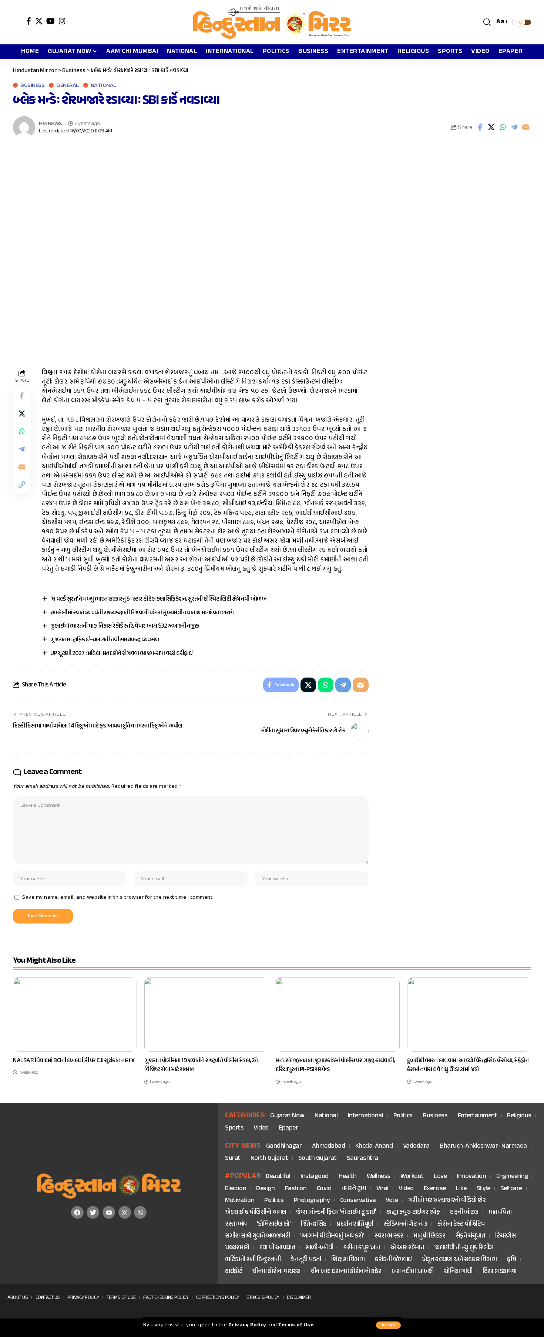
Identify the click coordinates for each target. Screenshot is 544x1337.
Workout (412, 1177)
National (103, 85)
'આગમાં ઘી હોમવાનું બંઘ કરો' (332, 1236)
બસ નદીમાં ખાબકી (413, 1272)
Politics (403, 1116)
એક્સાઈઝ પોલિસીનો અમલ (255, 1213)
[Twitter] (93, 1212)
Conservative (358, 1201)
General (67, 85)
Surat (233, 1159)
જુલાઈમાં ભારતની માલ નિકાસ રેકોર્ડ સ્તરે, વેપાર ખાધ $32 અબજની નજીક (124, 626)
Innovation (471, 1177)
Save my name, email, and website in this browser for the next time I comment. (118, 897)
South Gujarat (317, 1159)
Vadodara (416, 1146)
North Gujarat (269, 1159)
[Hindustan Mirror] (272, 22)
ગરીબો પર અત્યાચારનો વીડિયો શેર (447, 1201)
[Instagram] (62, 21)
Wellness (378, 1177)
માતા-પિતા (500, 1213)
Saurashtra (362, 1159)
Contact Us (48, 1297)
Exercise (435, 1189)
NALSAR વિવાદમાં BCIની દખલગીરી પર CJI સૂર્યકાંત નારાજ (73, 1061)
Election (235, 1189)
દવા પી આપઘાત (277, 1248)
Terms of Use (295, 1325)
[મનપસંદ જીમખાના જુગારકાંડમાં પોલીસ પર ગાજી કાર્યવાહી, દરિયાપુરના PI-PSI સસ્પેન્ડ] (338, 1015)
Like (461, 1189)
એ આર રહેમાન (407, 1248)
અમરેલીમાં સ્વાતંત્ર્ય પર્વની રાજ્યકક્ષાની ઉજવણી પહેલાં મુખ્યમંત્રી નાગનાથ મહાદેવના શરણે (142, 613)
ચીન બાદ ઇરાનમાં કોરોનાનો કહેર (346, 1272)
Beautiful (278, 1177)
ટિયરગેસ (505, 1236)
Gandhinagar (284, 1146)
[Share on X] (491, 127)
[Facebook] (28, 21)
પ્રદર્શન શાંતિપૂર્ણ (354, 1224)
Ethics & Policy (262, 1297)
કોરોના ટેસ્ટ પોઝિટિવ (461, 1224)
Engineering (512, 1177)
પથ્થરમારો (237, 1248)
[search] (487, 22)
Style (483, 1189)
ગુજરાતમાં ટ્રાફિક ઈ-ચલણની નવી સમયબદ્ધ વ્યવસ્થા (104, 640)
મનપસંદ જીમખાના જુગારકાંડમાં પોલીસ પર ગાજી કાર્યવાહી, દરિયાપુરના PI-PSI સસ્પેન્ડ (335, 1065)
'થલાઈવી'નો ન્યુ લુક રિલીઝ (464, 1248)
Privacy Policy (247, 1325)
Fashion (296, 1189)
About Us (17, 1297)
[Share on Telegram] (514, 127)
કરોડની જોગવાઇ (393, 1260)
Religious (519, 1116)
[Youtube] (109, 1212)
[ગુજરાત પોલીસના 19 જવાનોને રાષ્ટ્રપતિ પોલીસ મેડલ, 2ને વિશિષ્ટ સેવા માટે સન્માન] (206, 1015)
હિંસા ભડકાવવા (500, 1272)
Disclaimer (298, 1297)
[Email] (526, 127)
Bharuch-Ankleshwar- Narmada (483, 1146)
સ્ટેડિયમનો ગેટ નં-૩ (405, 1224)
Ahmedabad (328, 1146)
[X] (39, 21)
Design (265, 1189)
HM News (50, 123)
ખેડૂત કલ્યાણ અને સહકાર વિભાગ (459, 1260)
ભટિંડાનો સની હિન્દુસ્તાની (253, 1260)
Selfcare (511, 1189)
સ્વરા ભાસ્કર (389, 1236)
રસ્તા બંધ (236, 1224)
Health (347, 1177)
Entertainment (477, 1116)
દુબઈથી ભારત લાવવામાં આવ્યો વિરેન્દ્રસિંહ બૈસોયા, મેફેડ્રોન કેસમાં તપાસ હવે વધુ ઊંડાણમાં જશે (467, 1065)
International (365, 1116)
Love (440, 1177)
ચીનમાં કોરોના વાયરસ (276, 1272)
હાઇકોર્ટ (233, 1272)
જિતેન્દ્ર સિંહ (313, 1224)
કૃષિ (511, 1260)
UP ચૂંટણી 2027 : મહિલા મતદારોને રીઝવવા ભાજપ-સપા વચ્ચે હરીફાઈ (121, 653)
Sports (234, 1128)
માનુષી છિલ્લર (429, 1236)
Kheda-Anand (374, 1146)
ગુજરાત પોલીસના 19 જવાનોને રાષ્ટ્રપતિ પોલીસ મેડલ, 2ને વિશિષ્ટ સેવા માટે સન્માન (201, 1065)
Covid (324, 1189)
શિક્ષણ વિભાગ (348, 1260)
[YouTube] (50, 21)
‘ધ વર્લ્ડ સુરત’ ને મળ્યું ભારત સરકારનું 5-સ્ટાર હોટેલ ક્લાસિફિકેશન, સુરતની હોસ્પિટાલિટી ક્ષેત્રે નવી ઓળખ (158, 599)
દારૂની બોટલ (464, 1213)
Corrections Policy (217, 1297)
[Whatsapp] (140, 1212)
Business (32, 85)
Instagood (314, 1177)
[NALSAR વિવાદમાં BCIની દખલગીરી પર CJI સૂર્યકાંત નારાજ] (75, 1015)
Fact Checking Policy (165, 1297)
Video (261, 1128)
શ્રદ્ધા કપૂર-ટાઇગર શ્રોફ (413, 1213)
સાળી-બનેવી (319, 1248)
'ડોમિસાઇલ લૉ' (274, 1224)
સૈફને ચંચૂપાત (470, 1236)
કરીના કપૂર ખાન (361, 1248)
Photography (312, 1201)
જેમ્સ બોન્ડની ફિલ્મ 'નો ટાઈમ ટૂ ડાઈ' (336, 1213)
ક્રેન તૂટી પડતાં (306, 1260)
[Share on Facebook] (480, 127)
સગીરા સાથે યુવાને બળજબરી (257, 1236)
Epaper (288, 1128)
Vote (392, 1201)
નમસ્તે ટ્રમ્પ (354, 1189)
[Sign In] (18, 22)
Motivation (239, 1201)
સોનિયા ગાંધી (458, 1272)
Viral (382, 1189)
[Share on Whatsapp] (503, 127)
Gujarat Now (287, 1116)
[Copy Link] (22, 485)
